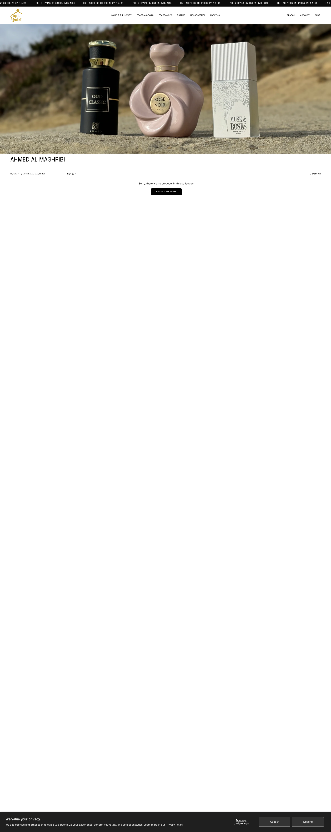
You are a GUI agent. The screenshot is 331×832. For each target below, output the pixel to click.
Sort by (70, 174)
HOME (13, 173)
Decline (308, 822)
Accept (274, 822)
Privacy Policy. (174, 824)
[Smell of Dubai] (16, 15)
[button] (145, 15)
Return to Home (166, 191)
